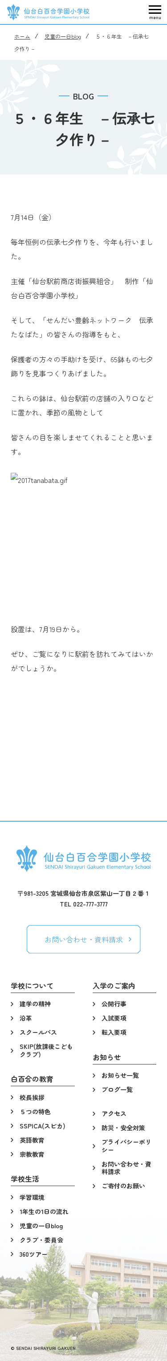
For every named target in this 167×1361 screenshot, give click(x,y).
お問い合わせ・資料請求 (84, 939)
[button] (155, 12)
